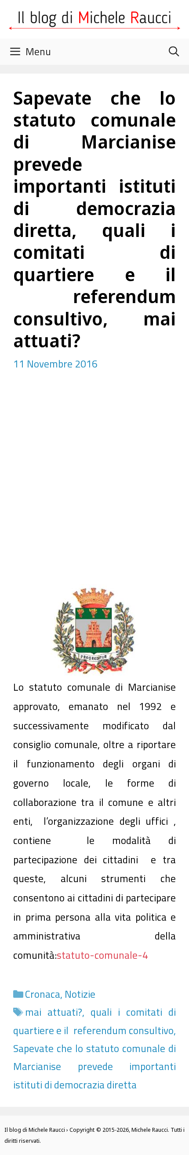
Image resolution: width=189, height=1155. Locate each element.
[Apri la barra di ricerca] (173, 52)
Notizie (80, 994)
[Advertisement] (94, 486)
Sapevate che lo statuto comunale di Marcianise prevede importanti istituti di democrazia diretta (94, 1066)
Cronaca (42, 994)
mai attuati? (53, 1012)
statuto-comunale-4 (102, 955)
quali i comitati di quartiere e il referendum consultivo (94, 1021)
